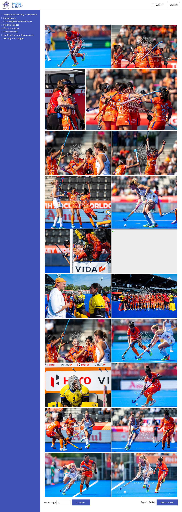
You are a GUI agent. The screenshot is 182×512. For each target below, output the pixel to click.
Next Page (167, 502)
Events (159, 4)
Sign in (174, 4)
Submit (80, 502)
